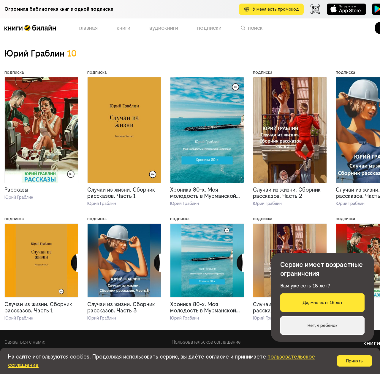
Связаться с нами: (24, 342)
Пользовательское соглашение (206, 342)
